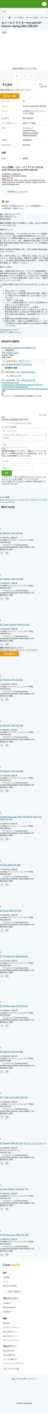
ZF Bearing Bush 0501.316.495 (14, 1235)
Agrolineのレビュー (10, 1336)
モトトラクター (8, 502)
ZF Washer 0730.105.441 (11, 533)
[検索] (44, 11)
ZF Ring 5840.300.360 (10, 865)
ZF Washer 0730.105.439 (11, 579)
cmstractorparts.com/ (10, 383)
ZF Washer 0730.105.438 (11, 725)
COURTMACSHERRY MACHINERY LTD (19, 348)
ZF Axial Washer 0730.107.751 (14, 1189)
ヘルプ (5, 1282)
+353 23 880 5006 (28, 372)
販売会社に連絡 (10, 96)
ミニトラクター (24, 499)
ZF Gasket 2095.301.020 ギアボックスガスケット (23, 1143)
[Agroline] (9, 17)
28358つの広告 (12, 353)
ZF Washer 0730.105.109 (11, 771)
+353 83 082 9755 (28, 380)
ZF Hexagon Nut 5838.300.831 (14, 956)
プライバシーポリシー (35, 477)
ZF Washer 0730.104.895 (11, 1052)
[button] (44, 4)
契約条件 (6, 1323)
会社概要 (6, 1277)
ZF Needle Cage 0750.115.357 (14, 1006)
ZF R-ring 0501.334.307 (11, 911)
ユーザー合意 (10, 479)
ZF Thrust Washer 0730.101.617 (15, 624)
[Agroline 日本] (16, 4)
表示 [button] (18, 372)
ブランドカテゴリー (10, 1340)
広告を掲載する (9, 654)
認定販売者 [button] (10, 350)
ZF (24, 101)
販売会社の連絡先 (10, 1286)
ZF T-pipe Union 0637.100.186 (14, 1097)
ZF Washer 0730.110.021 (11, 680)
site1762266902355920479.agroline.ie (17, 364)
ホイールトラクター (8, 499)
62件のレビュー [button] (24, 361)
